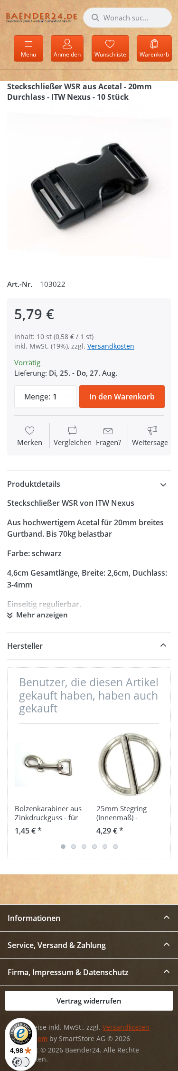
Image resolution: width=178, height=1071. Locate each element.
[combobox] (127, 18)
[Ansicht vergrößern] (89, 187)
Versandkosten (110, 346)
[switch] (20, 1062)
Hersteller (25, 646)
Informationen (34, 918)
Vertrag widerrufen (89, 1000)
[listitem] (89, 187)
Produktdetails (33, 484)
